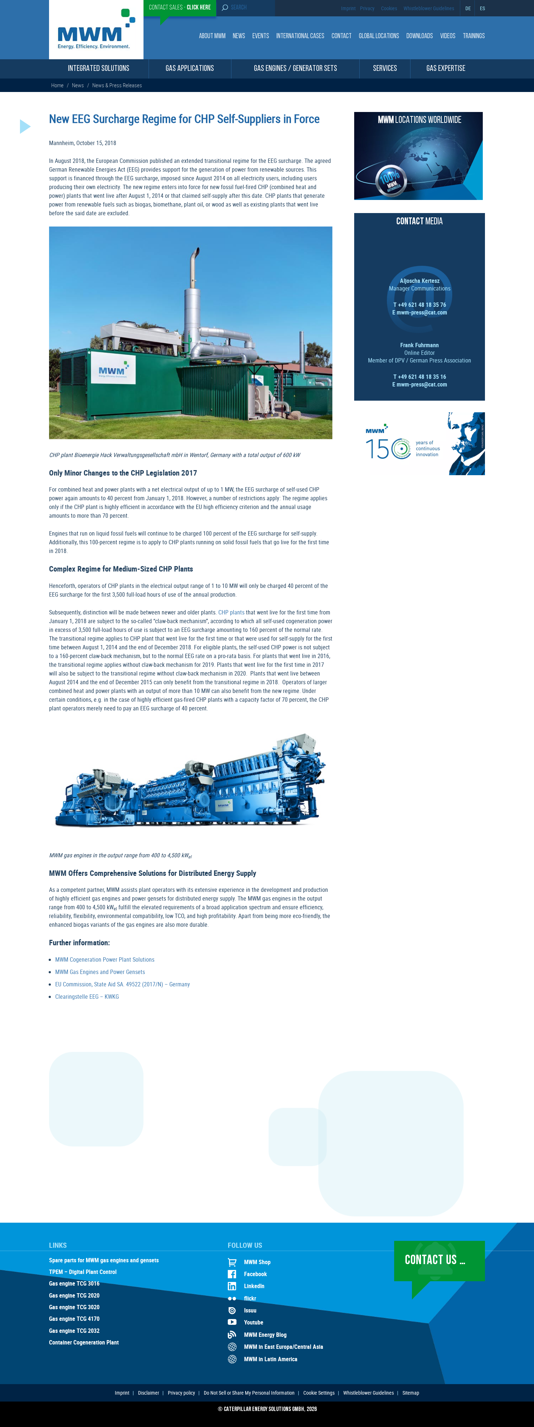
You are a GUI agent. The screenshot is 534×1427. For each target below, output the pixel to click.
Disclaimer (148, 1392)
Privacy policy (181, 1392)
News (239, 36)
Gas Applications (190, 69)
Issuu (250, 1310)
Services (385, 69)
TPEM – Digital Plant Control (83, 1272)
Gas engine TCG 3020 (74, 1307)
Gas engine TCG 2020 (74, 1295)
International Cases (300, 36)
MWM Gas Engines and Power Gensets (100, 972)
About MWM (212, 36)
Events (260, 36)
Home (58, 85)
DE (468, 8)
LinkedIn (254, 1286)
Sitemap (410, 1392)
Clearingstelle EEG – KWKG (87, 997)
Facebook (255, 1274)
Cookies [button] (389, 8)
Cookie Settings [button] (319, 1392)
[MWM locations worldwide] (418, 198)
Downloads (419, 36)
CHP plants (231, 612)
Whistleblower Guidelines (429, 8)
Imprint (348, 8)
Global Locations (379, 36)
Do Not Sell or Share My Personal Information (249, 1392)
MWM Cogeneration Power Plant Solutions (104, 959)
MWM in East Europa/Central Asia (283, 1346)
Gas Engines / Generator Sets (295, 69)
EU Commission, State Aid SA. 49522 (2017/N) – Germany (122, 984)
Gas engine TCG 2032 (74, 1331)
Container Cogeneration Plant (84, 1342)
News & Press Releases (117, 85)
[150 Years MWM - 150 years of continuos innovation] (419, 473)
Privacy (367, 8)
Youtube (253, 1322)
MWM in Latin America (271, 1359)
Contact (342, 36)
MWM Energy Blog (265, 1334)
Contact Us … (435, 1260)
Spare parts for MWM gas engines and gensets (104, 1260)
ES (482, 8)
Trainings (474, 36)
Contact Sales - (180, 8)
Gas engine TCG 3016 (74, 1283)
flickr (250, 1298)
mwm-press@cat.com (422, 312)
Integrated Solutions (98, 69)
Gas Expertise (445, 69)
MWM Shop (257, 1262)
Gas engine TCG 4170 (74, 1319)
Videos (448, 36)
